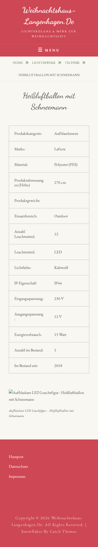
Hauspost (16, 456)
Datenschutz (18, 466)
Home (18, 63)
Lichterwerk (44, 63)
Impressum (17, 476)
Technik (72, 63)
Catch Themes (63, 531)
